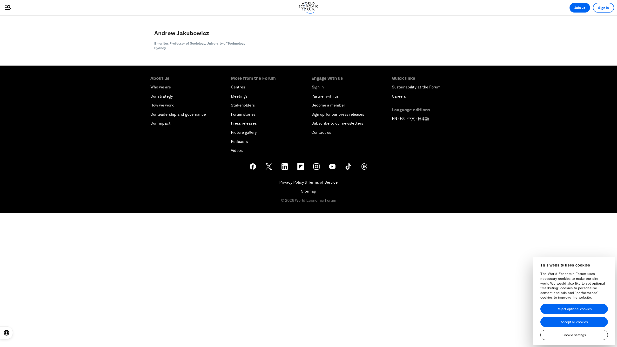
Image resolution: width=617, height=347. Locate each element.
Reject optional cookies (574, 309)
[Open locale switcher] (6, 333)
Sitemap (308, 191)
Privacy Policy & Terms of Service (308, 182)
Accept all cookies (574, 322)
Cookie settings (574, 335)
